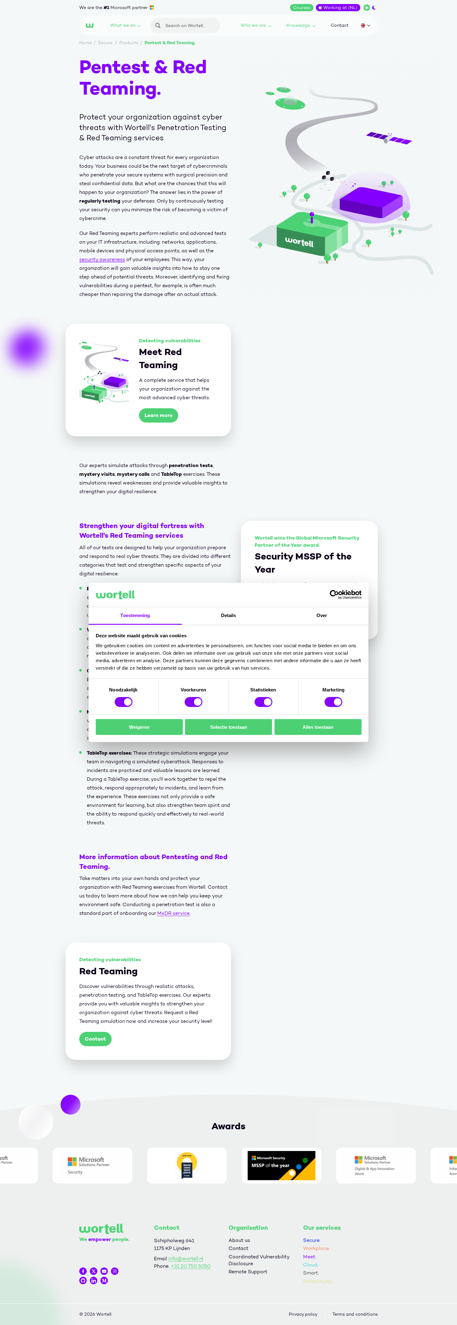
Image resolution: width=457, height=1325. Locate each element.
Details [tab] (228, 615)
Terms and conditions (355, 1314)
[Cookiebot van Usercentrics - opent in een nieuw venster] (334, 594)
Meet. (309, 1257)
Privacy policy (303, 1314)
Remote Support (247, 1272)
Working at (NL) (340, 7)
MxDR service (173, 913)
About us (239, 1240)
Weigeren (139, 726)
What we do (123, 25)
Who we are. (254, 25)
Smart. (311, 1273)
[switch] (193, 702)
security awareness (102, 259)
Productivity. (318, 1281)
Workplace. (316, 1248)
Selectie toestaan (228, 726)
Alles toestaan (317, 726)
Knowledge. (299, 25)
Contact (340, 25)
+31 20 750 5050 (190, 1266)
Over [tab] (321, 615)
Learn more (159, 415)
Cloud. (310, 1265)
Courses (301, 7)
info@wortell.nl (185, 1259)
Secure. (312, 1240)
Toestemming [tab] (135, 615)
